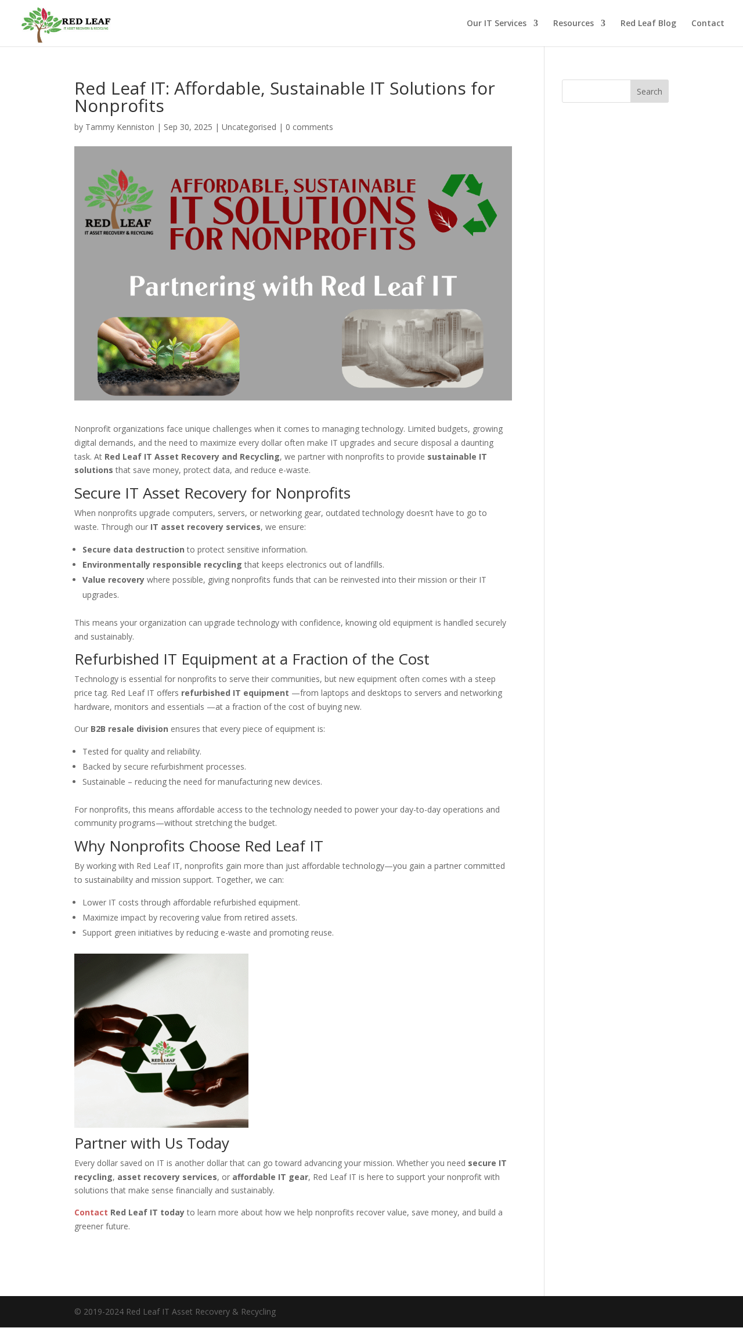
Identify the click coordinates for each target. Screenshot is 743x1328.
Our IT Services (496, 23)
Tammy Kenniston (119, 126)
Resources (573, 23)
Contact (707, 23)
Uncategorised (249, 126)
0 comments (309, 126)
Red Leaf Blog (648, 23)
